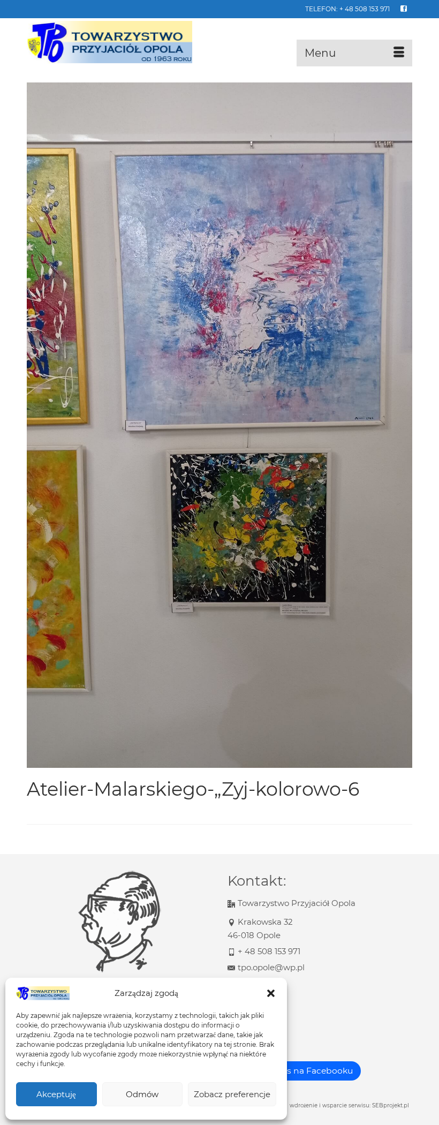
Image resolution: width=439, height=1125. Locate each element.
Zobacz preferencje (232, 1094)
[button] (271, 993)
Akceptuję (56, 1094)
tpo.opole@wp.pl (271, 967)
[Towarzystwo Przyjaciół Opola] (219, 42)
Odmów (142, 1094)
